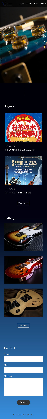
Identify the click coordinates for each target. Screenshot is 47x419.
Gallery (29, 3)
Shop (36, 3)
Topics (22, 3)
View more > (23, 203)
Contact (43, 3)
